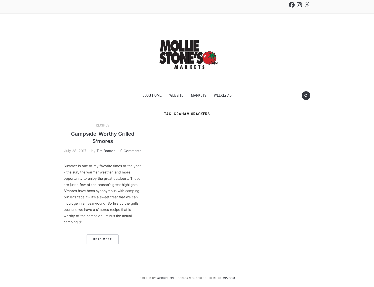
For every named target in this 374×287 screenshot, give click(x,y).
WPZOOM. (229, 278)
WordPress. (166, 278)
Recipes (102, 125)
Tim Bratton (106, 151)
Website (176, 95)
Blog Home (152, 95)
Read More (102, 239)
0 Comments (130, 151)
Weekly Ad (223, 95)
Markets (198, 95)
